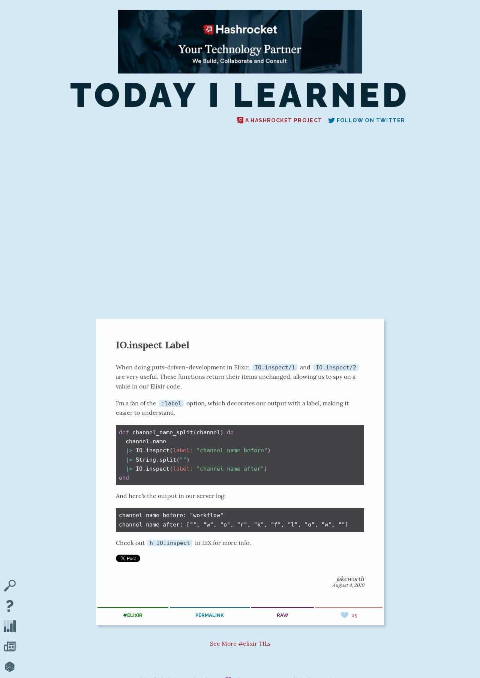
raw (282, 615)
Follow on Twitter (371, 120)
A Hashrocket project (283, 120)
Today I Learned (240, 95)
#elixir (132, 615)
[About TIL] (10, 606)
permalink (209, 615)
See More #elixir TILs (240, 643)
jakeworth (350, 578)
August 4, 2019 (348, 585)
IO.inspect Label (152, 345)
